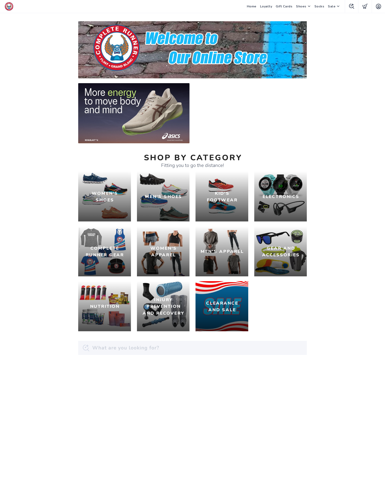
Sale (331, 6)
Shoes (301, 6)
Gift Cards (284, 6)
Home (251, 6)
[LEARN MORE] (192, 49)
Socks (319, 6)
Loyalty (266, 6)
